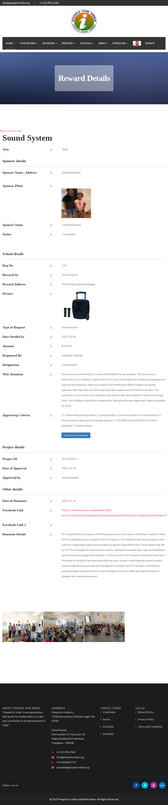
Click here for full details (76, 435)
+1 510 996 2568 (64, 752)
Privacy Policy (146, 719)
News (102, 43)
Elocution (108, 726)
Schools (85, 43)
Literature (119, 43)
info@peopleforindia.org (16, 2)
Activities (108, 733)
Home (9, 43)
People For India (68, 799)
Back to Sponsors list (10, 130)
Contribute (109, 712)
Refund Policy (146, 712)
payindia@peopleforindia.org (71, 767)
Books (106, 719)
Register (67, 43)
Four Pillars (27, 43)
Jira (162, 785)
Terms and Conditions (150, 726)
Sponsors (48, 43)
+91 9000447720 (65, 762)
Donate (150, 43)
